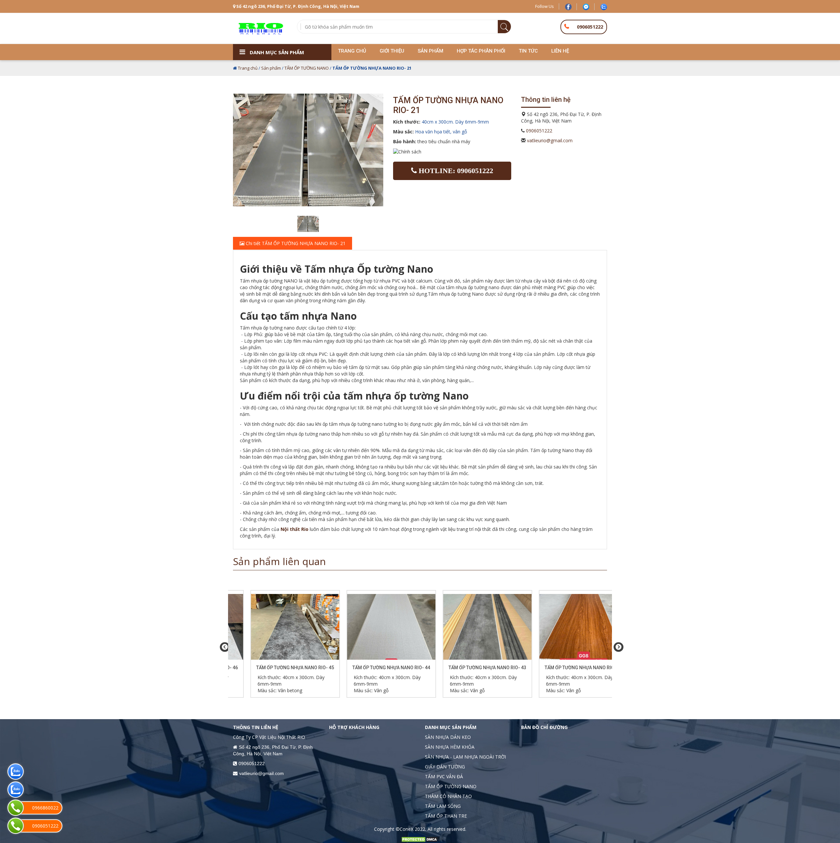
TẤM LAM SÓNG (443, 806)
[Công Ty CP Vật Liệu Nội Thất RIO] (260, 28)
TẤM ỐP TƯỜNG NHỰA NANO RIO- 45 (276, 667)
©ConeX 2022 (410, 829)
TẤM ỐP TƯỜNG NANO (306, 68)
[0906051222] (15, 825)
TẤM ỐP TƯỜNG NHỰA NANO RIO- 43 (468, 667)
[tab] (420, 243)
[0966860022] (15, 807)
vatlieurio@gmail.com (550, 140)
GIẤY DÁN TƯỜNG (445, 766)
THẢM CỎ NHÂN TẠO (448, 796)
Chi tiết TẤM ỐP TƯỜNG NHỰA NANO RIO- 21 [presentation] (295, 243)
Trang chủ (248, 68)
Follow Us (544, 6)
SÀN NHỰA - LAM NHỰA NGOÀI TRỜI (465, 757)
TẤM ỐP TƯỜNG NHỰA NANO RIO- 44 (372, 667)
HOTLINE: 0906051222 (455, 171)
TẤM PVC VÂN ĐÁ (444, 776)
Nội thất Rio (294, 529)
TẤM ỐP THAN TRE (446, 816)
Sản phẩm (271, 68)
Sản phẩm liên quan (279, 561)
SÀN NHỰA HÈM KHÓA (449, 747)
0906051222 (590, 27)
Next (617, 647)
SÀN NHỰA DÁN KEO (448, 737)
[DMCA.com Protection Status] (420, 839)
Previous (223, 647)
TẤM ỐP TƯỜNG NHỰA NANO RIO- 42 (564, 667)
